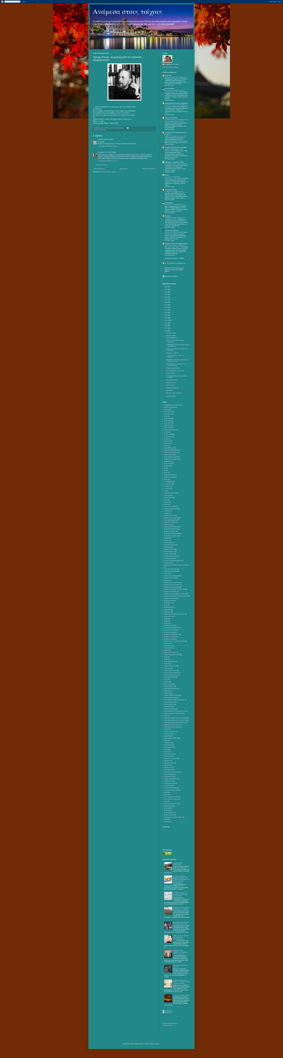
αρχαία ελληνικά (169, 454)
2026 (166, 287)
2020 (166, 302)
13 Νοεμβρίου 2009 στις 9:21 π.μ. (108, 161)
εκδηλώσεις (167, 547)
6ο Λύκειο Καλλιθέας (171, 276)
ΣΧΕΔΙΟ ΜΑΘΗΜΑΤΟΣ (171, 779)
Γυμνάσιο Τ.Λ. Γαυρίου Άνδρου (174, 162)
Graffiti (166, 819)
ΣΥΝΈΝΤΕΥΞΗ (168, 776)
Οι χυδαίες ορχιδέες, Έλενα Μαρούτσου (175, 77)
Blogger (157, 1044)
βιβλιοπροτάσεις (169, 477)
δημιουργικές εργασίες (170, 518)
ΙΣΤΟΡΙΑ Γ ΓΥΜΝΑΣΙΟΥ (171, 634)
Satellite (170, 1023)
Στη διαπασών (168, 769)
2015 (166, 315)
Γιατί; (165, 499)
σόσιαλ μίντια (168, 767)
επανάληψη (167, 563)
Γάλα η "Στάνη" (170, 385)
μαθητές (166, 682)
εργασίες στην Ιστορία (170, 591)
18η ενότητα (167, 414)
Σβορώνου (167, 765)
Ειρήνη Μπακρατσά (170, 545)
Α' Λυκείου (167, 443)
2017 (166, 310)
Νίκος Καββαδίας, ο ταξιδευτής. (175, 370)
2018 (166, 307)
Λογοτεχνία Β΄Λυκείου (170, 675)
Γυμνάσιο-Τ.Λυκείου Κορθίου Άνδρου (176, 243)
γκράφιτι (166, 513)
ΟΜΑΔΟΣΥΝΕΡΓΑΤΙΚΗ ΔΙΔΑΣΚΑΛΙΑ (175, 711)
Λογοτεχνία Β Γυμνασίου (171, 673)
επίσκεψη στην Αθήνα (170, 569)
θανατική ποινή (168, 616)
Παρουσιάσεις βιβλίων (170, 738)
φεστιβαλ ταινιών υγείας (171, 803)
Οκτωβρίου (169, 396)
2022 (166, 297)
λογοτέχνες (167, 668)
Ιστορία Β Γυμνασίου (170, 630)
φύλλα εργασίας (169, 812)
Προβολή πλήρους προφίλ (170, 67)
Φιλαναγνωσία (168, 806)
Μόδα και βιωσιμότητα (170, 688)
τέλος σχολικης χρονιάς (171, 797)
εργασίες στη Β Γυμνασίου (172, 585)
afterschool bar (169, 88)
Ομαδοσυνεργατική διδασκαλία (173, 713)
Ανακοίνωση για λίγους (171, 232)
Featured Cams (167, 1025)
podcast (166, 821)
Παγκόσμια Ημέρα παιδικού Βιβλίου (174, 722)
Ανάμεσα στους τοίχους (128, 11)
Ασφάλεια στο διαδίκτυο (171, 459)
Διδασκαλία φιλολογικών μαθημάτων (176, 103)
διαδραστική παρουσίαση (171, 533)
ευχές (165, 605)
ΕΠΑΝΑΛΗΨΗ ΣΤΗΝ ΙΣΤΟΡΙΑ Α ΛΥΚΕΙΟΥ (176, 565)
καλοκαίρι (167, 643)
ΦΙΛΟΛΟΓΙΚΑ (169, 203)
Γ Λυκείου (167, 486)
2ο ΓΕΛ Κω (167, 434)
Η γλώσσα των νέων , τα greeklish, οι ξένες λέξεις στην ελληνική (180, 894)
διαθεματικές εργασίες (170, 536)
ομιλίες (166, 715)
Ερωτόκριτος (168, 603)
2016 (166, 312)
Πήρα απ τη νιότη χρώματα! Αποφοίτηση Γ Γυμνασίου (181, 908)
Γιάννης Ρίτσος (102, 129)
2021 (166, 299)
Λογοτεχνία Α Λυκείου (170, 670)
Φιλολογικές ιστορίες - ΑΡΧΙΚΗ (174, 258)
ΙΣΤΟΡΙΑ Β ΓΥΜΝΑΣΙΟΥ (171, 627)
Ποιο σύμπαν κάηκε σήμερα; (181, 995)
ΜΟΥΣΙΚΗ (167, 691)
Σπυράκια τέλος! (170, 382)
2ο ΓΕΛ (166, 432)
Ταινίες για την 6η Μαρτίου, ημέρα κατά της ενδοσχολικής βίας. (181, 937)
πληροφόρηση (168, 747)
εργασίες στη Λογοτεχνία (171, 587)
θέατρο (166, 618)
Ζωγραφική (167, 612)
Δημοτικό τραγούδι (169, 522)
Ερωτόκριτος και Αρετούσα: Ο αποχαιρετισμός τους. (181, 923)
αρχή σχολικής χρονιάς (171, 457)
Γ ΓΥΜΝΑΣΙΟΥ (168, 481)
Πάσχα (166, 740)
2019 (166, 305)
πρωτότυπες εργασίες (170, 758)
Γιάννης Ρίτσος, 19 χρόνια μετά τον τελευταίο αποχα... (176, 364)
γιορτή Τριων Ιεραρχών (171, 509)
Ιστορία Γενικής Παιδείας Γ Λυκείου (174, 641)
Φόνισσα (166, 810)
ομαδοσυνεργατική (169, 709)
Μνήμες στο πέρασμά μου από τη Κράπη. (176, 136)
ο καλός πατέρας (169, 704)
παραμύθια (167, 736)
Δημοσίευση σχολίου (102, 165)
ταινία (166, 792)
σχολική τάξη (168, 785)
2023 (166, 294)
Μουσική (166, 693)
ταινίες (166, 794)
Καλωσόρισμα (168, 645)
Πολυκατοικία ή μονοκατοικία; (177, 863)
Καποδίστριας (168, 648)
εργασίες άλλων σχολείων (171, 582)
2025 (166, 289)
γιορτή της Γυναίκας (170, 506)
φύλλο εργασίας (169, 815)
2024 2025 (167, 423)
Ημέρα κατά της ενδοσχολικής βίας (174, 614)
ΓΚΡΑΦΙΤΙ (167, 511)
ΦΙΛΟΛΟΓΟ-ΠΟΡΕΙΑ (171, 118)
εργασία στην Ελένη (170, 578)
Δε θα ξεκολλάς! (170, 373)
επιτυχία (166, 573)
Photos (175, 1023)
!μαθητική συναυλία (172, 405)
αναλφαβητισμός (169, 448)
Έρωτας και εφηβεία (170, 598)
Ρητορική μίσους (169, 763)
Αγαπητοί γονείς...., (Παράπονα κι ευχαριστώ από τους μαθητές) (180, 952)
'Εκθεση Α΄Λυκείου (169, 407)
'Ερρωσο (167, 216)
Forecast (165, 1023)
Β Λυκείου (167, 466)
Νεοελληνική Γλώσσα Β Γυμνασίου (174, 700)
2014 (166, 318)
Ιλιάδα (166, 621)
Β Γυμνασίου (168, 463)
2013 (166, 320)
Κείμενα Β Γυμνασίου (170, 652)
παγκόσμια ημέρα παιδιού (172, 724)
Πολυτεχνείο (167, 756)
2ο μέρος (167, 439)
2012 (166, 323)
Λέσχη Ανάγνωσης (169, 666)
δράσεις (166, 540)
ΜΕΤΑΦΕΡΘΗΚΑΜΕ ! (171, 163)
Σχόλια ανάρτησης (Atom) (108, 172)
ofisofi (167, 175)
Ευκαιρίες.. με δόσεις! (172, 353)
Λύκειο (166, 679)
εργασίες (166, 580)
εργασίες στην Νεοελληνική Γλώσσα (174, 594)
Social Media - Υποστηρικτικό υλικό (174, 204)
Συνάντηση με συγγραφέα (171, 772)
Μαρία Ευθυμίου (169, 686)
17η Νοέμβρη (168, 412)
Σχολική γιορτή (168, 781)
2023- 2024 (167, 421)
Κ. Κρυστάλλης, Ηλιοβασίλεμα (173, 191)
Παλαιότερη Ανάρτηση (148, 168)
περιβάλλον (167, 742)
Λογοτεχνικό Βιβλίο (170, 677)
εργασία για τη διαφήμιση (171, 576)
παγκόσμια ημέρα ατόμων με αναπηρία (175, 718)
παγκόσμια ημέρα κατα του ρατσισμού (175, 720)
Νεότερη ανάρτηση (99, 168)
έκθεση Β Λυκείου (169, 551)
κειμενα (166, 650)
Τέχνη (165, 801)
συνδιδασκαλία (168, 774)
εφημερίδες (167, 609)
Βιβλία (166, 472)
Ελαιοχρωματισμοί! (171, 380)
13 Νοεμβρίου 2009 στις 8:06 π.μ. (108, 146)
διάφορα (166, 538)
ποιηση (166, 749)
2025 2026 (167, 427)
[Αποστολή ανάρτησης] (127, 128)
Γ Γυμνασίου (168, 484)
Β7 (165, 470)
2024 (166, 292)
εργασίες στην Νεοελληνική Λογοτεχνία (175, 596)
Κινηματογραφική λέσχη (171, 654)
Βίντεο (166, 479)
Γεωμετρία (167, 495)
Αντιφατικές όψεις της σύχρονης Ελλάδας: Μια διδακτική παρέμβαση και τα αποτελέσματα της (181, 878)
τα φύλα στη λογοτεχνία (171, 790)
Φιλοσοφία (167, 808)
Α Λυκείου (167, 441)
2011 (166, 325)
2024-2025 (167, 425)
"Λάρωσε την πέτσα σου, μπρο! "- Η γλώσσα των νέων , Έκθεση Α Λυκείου (181, 981)
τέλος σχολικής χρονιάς (171, 799)
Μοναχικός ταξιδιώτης (172, 388)
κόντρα (166, 659)
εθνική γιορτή (168, 542)
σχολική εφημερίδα (169, 783)
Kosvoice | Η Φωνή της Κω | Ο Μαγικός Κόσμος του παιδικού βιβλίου (174, 269)
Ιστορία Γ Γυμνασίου (170, 636)
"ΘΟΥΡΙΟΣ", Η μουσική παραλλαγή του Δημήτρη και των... (177, 360)
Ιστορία (166, 623)
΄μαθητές (166, 409)
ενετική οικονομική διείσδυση (172, 560)
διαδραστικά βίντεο (169, 531)
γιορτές (166, 502)
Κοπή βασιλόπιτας (169, 661)
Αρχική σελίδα (123, 168)
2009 (166, 331)
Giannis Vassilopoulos (172, 230)
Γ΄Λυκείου (167, 488)
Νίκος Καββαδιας (169, 702)
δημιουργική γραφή (171, 190)
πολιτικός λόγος (169, 754)
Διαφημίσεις (169, 390)
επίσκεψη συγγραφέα (170, 571)
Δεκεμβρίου (169, 333)
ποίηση (166, 751)
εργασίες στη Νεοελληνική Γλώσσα (174, 589)
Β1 (165, 468)
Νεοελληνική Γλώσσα (170, 697)
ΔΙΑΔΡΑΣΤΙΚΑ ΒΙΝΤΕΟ (171, 529)
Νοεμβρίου (169, 335)
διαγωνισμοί (167, 524)
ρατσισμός (167, 761)
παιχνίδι (166, 729)
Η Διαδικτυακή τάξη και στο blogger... (176, 147)
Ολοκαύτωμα (168, 706)
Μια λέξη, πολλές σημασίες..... (174, 393)
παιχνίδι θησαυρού (169, 731)
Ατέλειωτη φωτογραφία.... (173, 368)
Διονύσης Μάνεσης (104, 139)
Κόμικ (166, 657)
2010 (166, 328)
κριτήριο (166, 664)
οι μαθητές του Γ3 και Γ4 (105, 152)
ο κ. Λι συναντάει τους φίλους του (175, 263)
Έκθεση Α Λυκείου (169, 549)
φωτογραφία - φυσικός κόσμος (173, 817)
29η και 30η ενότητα (170, 430)
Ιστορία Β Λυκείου (169, 632)
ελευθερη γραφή (169, 558)
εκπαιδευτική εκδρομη (170, 556)
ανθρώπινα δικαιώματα (171, 450)
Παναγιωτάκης (168, 733)
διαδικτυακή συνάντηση (171, 527)
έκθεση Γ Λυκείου (169, 554)
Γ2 (165, 490)
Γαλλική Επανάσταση (170, 493)
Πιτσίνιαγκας (168, 745)
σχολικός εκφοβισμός (170, 788)
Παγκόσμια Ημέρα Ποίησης (172, 727)
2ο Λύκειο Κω (168, 436)
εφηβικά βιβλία (168, 607)
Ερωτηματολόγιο (169, 600)
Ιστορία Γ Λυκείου (169, 639)
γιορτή (166, 504)
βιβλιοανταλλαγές (169, 475)
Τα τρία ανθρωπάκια (172, 338)
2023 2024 (167, 418)
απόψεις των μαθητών (170, 452)
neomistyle (146, 1044)
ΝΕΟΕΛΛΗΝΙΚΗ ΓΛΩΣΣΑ (171, 695)
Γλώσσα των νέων (169, 515)
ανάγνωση (168, 75)
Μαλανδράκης (168, 684)
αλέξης (166, 445)
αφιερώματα (167, 461)
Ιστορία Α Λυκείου (169, 625)
